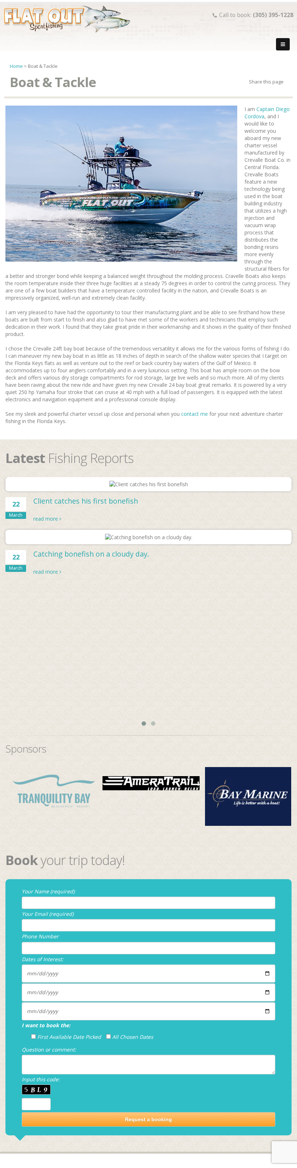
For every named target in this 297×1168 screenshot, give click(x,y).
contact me (194, 413)
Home (16, 66)
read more (46, 518)
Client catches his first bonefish (85, 501)
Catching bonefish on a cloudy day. (91, 554)
